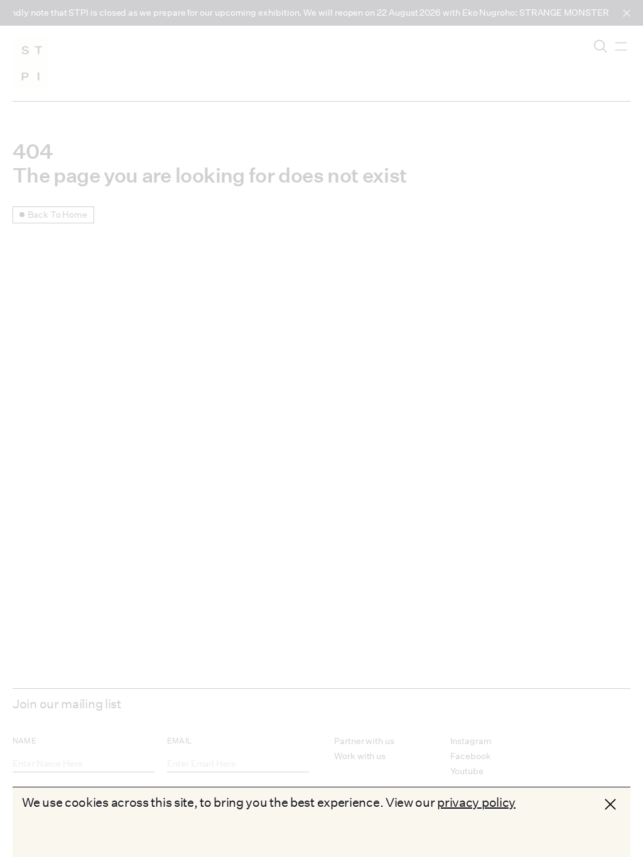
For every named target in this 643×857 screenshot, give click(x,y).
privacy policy (476, 802)
